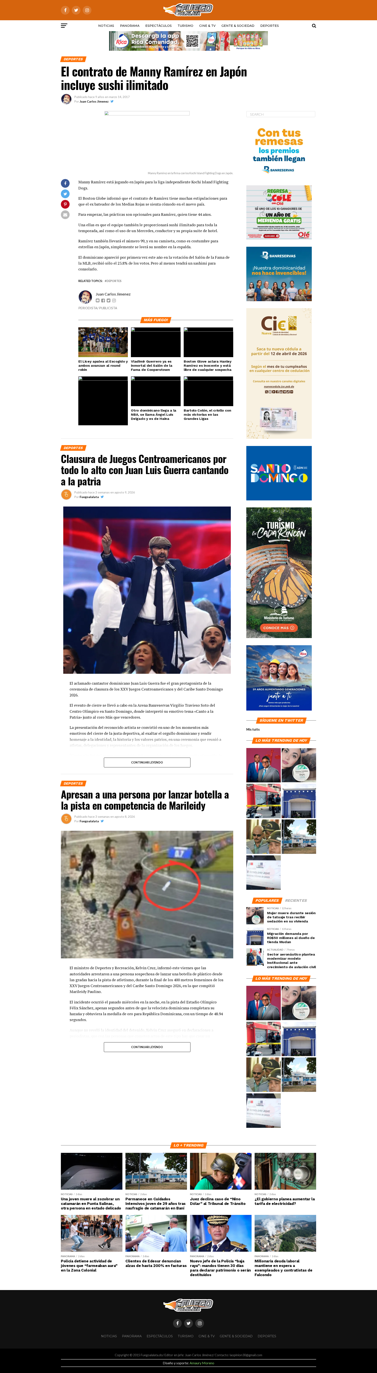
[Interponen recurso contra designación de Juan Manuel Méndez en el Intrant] (263, 765)
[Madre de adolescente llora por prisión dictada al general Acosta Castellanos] (263, 836)
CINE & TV (207, 26)
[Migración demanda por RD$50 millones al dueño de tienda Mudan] (299, 801)
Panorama (129, 26)
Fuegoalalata (89, 497)
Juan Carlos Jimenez (94, 101)
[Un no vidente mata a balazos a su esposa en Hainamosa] (263, 801)
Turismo (185, 26)
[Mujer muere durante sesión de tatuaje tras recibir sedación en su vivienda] (299, 765)
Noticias (106, 26)
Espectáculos (158, 26)
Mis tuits (253, 729)
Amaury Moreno (202, 1363)
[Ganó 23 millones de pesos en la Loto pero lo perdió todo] (263, 872)
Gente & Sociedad (237, 26)
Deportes (269, 26)
